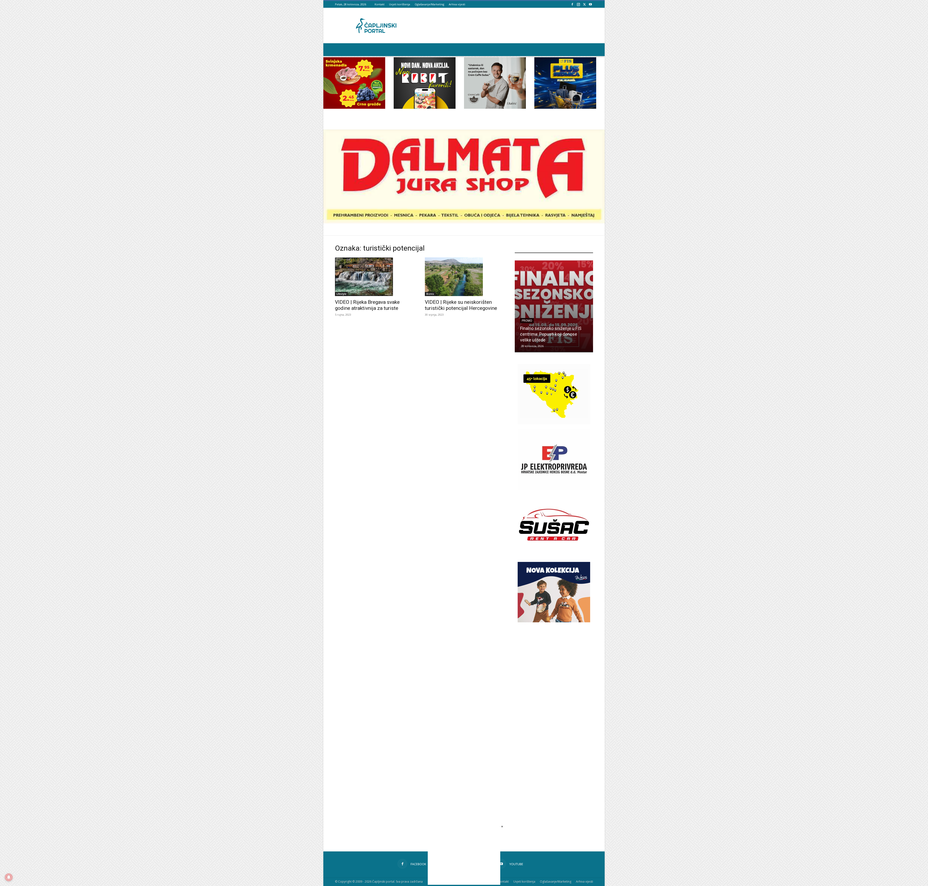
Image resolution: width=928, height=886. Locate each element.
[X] (584, 4)
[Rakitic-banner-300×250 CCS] (495, 107)
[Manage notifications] (9, 877)
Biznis (430, 294)
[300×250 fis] (565, 83)
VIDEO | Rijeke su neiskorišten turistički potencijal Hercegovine (461, 305)
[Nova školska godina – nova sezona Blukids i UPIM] (554, 305)
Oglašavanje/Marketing (429, 4)
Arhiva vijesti (457, 4)
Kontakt (379, 4)
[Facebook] (572, 4)
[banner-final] (554, 621)
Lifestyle (341, 294)
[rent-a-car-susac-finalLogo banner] (554, 553)
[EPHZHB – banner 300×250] (554, 488)
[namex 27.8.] (354, 107)
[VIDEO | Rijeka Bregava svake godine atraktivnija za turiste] (374, 276)
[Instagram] (578, 4)
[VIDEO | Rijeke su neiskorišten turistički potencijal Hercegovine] (464, 276)
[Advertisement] (554, 711)
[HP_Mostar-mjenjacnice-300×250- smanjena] (554, 423)
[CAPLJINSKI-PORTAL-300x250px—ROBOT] (425, 107)
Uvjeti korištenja (399, 4)
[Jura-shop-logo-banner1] (464, 222)
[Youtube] (590, 4)
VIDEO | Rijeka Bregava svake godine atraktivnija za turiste (367, 305)
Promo (527, 326)
